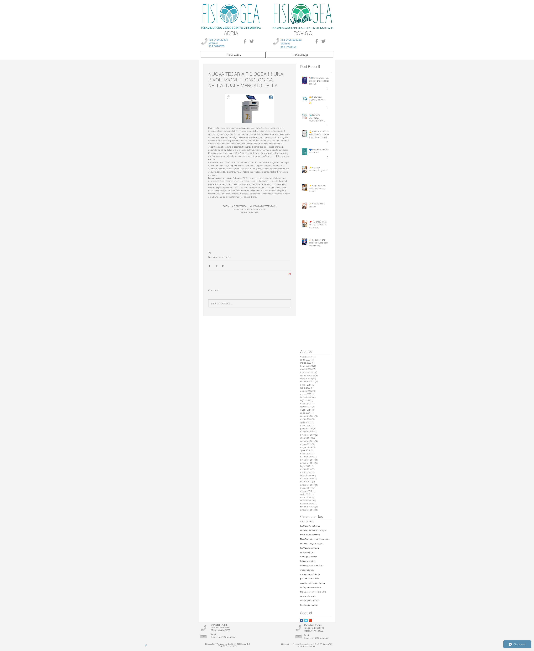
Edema (310, 521)
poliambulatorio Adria (309, 578)
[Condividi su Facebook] (209, 265)
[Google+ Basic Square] (310, 620)
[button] (233, 55)
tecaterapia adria (308, 596)
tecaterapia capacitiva (310, 600)
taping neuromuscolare (310, 587)
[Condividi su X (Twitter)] (216, 265)
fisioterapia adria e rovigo (219, 257)
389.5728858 (288, 47)
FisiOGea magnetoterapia (311, 543)
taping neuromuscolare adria (313, 592)
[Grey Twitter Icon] (252, 41)
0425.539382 (294, 39)
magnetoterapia (307, 570)
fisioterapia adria (307, 561)
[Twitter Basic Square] (306, 620)
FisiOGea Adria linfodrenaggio (313, 530)
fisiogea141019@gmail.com (316, 638)
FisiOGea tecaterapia (309, 548)
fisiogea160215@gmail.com (223, 637)
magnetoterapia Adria (310, 574)
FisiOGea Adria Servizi (310, 526)
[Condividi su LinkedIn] (223, 265)
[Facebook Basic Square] (301, 620)
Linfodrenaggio (307, 552)
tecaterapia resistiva (309, 605)
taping (322, 583)
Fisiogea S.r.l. (210, 644)
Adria (302, 521)
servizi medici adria (308, 583)
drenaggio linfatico (308, 556)
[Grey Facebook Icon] (245, 41)
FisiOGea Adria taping (310, 534)
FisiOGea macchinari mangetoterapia (315, 539)
